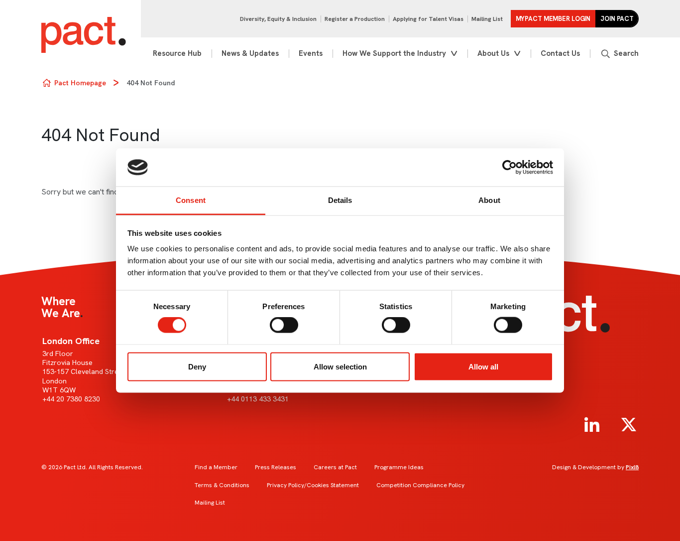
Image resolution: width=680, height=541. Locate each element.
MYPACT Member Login (553, 18)
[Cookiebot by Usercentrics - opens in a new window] (509, 167)
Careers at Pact (335, 467)
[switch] (284, 325)
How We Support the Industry (394, 53)
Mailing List (487, 19)
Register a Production (355, 19)
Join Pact (617, 18)
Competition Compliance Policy (420, 485)
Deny (197, 366)
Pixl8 (632, 467)
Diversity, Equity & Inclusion (278, 19)
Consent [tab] (191, 200)
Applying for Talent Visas (428, 19)
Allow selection (340, 366)
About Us (493, 53)
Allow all (483, 366)
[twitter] (629, 425)
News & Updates (250, 53)
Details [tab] (340, 200)
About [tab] (489, 200)
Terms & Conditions (222, 485)
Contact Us (560, 53)
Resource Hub (177, 53)
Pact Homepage (80, 82)
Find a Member (216, 467)
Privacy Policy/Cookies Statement (313, 485)
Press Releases (275, 467)
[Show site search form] (619, 53)
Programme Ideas (399, 467)
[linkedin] (592, 425)
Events (311, 53)
